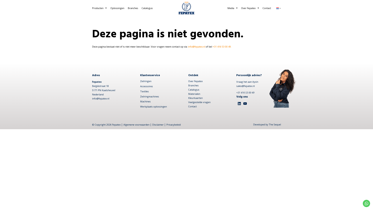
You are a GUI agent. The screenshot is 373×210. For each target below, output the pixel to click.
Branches (133, 8)
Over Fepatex (248, 8)
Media (230, 8)
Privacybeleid (173, 124)
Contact (267, 8)
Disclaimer (158, 124)
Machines (145, 101)
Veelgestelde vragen (199, 102)
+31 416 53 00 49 (245, 92)
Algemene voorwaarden (136, 124)
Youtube (245, 103)
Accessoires (146, 86)
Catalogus (147, 8)
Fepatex (116, 124)
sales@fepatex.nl (245, 86)
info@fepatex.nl (196, 46)
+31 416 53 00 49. (222, 46)
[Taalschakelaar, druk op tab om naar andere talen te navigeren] (278, 8)
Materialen (194, 94)
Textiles (144, 91)
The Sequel (275, 124)
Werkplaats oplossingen (153, 106)
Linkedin (239, 103)
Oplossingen (117, 8)
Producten (97, 8)
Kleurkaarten (195, 98)
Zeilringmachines (149, 96)
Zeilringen (145, 81)
